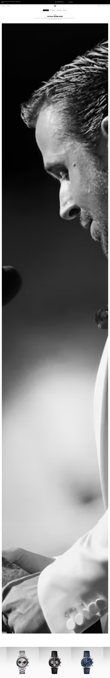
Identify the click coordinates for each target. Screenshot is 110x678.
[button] (105, 6)
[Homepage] (55, 6)
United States (59, 1)
